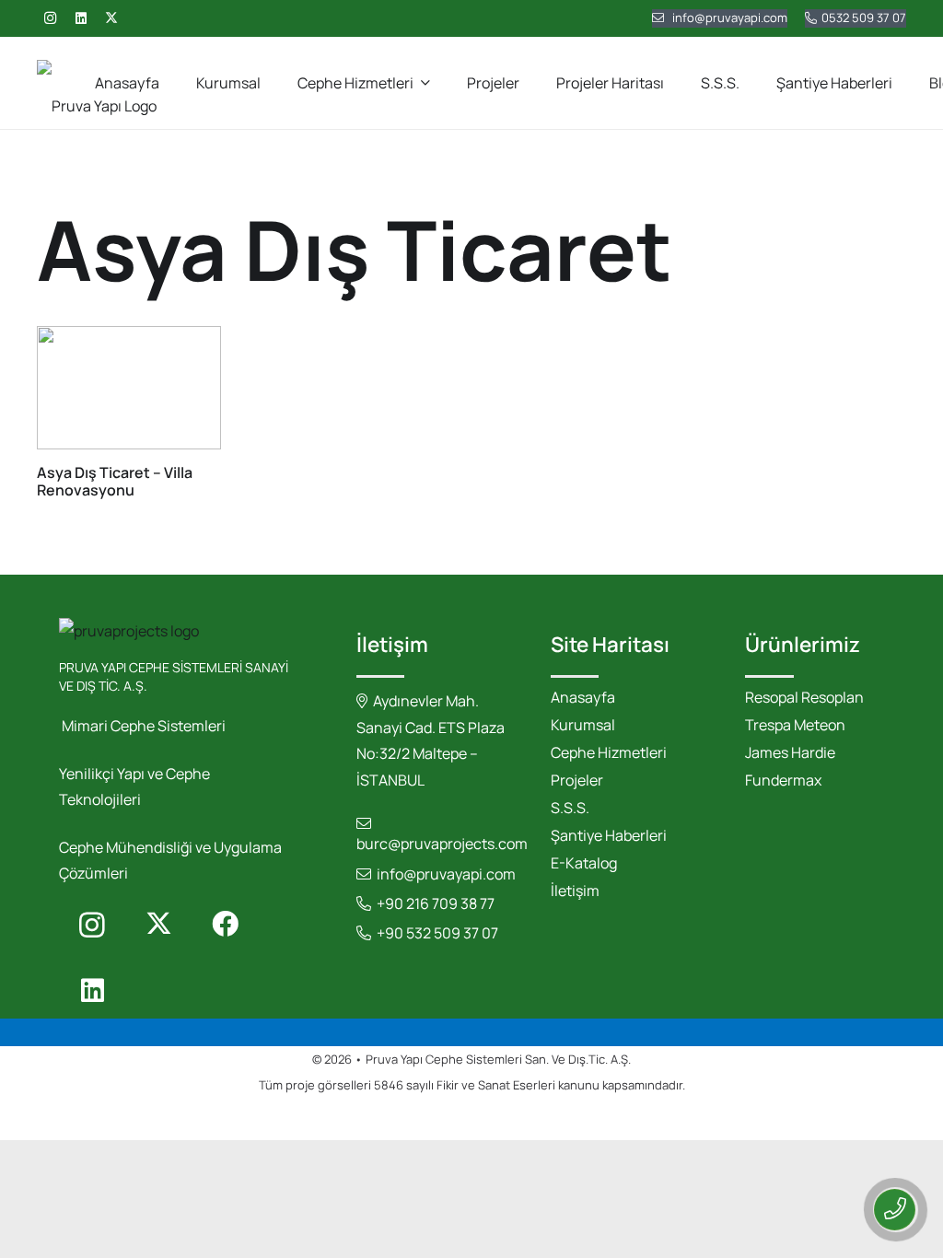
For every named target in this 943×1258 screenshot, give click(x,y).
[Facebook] (225, 924)
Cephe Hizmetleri (609, 752)
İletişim (575, 890)
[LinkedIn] (81, 18)
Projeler (577, 780)
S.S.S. (570, 808)
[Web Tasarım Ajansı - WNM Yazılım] (471, 1119)
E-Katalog (584, 863)
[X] (111, 18)
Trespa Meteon (795, 725)
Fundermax (783, 780)
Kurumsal (583, 725)
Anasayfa (583, 697)
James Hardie (790, 752)
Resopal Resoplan (804, 697)
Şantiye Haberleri (609, 835)
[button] (425, 82)
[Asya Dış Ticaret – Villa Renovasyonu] (129, 387)
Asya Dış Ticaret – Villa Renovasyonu (114, 481)
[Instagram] (50, 18)
